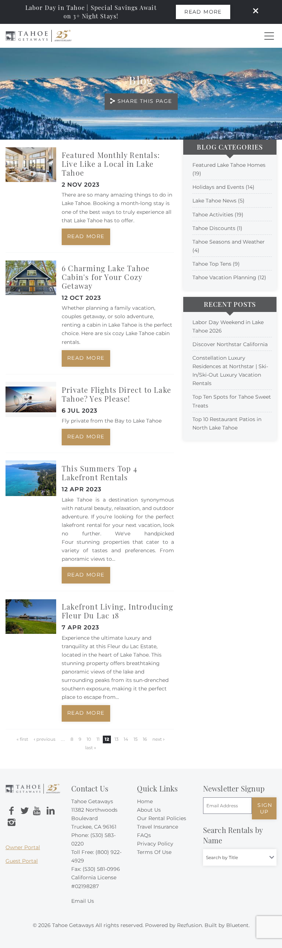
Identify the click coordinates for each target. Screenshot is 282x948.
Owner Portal (23, 847)
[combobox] (239, 857)
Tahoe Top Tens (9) (216, 264)
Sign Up (264, 808)
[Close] (252, 12)
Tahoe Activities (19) (217, 214)
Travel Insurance (157, 826)
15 (136, 739)
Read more (86, 236)
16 (145, 739)
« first (22, 739)
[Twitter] (24, 811)
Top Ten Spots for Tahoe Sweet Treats (231, 401)
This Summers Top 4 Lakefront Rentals (100, 472)
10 (89, 739)
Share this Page (145, 101)
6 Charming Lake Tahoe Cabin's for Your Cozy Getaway (105, 277)
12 (107, 739)
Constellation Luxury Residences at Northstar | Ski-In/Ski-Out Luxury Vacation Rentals (230, 371)
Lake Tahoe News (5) (218, 200)
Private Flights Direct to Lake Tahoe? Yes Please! (116, 394)
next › (158, 739)
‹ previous (44, 739)
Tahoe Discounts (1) (217, 228)
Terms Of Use (154, 852)
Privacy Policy (155, 843)
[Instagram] (11, 823)
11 (98, 739)
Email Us (82, 901)
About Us (149, 810)
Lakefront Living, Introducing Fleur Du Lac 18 (117, 611)
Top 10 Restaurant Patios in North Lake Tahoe (226, 423)
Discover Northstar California (230, 344)
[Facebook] (11, 811)
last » (90, 747)
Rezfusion (189, 925)
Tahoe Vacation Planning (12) (229, 277)
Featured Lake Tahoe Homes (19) (228, 169)
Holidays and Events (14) (223, 187)
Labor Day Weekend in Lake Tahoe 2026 (228, 326)
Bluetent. (238, 925)
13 (117, 739)
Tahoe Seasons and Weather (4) (228, 246)
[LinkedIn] (51, 811)
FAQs (144, 835)
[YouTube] (37, 811)
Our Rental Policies (161, 818)
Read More (203, 11)
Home (145, 801)
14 (126, 739)
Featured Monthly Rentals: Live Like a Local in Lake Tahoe (111, 163)
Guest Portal (22, 861)
